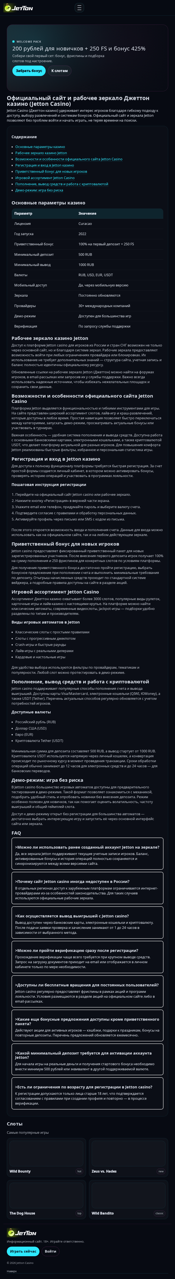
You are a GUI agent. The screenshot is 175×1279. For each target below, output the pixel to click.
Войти (50, 1251)
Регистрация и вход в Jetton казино (44, 165)
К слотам (59, 70)
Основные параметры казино (40, 146)
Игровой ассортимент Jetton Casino (45, 177)
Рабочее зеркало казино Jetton (41, 153)
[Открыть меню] (79, 7)
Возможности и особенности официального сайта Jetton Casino (68, 159)
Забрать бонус (29, 70)
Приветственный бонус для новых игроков (51, 171)
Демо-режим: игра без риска (39, 190)
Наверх (12, 1271)
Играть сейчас (23, 1251)
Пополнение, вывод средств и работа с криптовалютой (61, 184)
